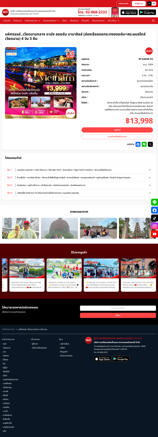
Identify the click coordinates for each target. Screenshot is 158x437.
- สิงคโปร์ (5, 371)
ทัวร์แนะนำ (17, 20)
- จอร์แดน (6, 403)
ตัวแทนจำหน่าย (98, 20)
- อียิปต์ (5, 395)
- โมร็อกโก (6, 419)
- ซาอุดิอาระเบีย (8, 427)
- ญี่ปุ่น (4, 367)
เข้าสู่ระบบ (139, 3)
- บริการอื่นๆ (64, 343)
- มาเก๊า (5, 411)
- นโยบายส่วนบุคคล (39, 347)
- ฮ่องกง (5, 355)
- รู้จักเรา (34, 343)
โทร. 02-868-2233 (92, 12)
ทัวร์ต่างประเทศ (8, 339)
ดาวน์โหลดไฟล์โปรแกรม (117, 136)
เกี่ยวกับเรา (74, 20)
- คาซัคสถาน (7, 415)
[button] (5, 275)
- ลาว (4, 351)
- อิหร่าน (5, 399)
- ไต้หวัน (5, 359)
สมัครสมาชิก (123, 3)
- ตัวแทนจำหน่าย (65, 355)
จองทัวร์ (117, 129)
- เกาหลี (5, 391)
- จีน (3, 363)
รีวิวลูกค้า (85, 20)
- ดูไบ (4, 431)
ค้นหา (118, 315)
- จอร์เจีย (5, 407)
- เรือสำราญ (6, 387)
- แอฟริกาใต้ (7, 423)
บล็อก (64, 20)
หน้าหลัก (6, 20)
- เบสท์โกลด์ (6, 383)
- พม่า (4, 343)
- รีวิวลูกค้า (63, 351)
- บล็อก (62, 347)
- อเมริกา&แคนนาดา (10, 379)
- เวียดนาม (6, 347)
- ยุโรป (4, 375)
